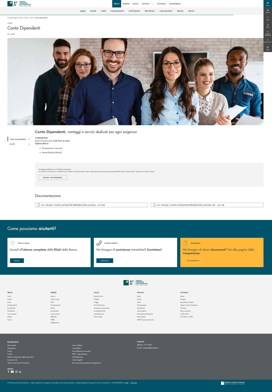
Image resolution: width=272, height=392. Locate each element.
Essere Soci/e (98, 296)
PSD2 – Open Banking (87, 354)
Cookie (9, 354)
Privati (26, 18)
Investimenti (11, 308)
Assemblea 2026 (99, 311)
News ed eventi (185, 311)
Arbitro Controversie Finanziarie (26, 363)
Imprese (54, 292)
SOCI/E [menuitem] (136, 4)
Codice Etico (184, 314)
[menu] (147, 3)
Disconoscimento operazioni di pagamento (86, 363)
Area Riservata (99, 314)
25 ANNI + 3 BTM (186, 317)
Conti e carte (55, 299)
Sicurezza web (12, 360)
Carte (9, 302)
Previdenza (11, 311)
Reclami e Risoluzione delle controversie (20, 357)
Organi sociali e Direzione (189, 305)
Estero (53, 308)
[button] (268, 3)
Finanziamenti (12, 305)
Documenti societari (187, 302)
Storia (182, 296)
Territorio (183, 308)
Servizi (9, 320)
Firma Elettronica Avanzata (89, 351)
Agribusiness (55, 322)
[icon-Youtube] (12, 372)
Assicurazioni (12, 314)
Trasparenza (11, 348)
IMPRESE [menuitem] (126, 4)
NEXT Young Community (145, 320)
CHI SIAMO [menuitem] (161, 4)
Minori (9, 299)
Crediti (126, 383)
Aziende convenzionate (101, 308)
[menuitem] (83, 11)
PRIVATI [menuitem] (117, 4)
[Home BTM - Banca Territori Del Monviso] (19, 3)
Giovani (140, 292)
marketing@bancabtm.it (151, 348)
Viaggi (96, 302)
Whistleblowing (85, 357)
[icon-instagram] (16, 372)
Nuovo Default (85, 345)
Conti (31, 18)
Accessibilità (76, 348)
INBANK (54, 317)
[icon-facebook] (8, 372)
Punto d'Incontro (99, 305)
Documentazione (48, 195)
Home (20, 18)
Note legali (134, 383)
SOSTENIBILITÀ (175, 4)
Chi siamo (184, 292)
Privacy (9, 351)
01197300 (148, 345)
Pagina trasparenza (52, 177)
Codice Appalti (85, 360)
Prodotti (96, 299)
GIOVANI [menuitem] (145, 4)
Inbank (9, 317)
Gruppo (183, 299)
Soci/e (96, 292)
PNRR (52, 320)
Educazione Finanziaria (145, 314)
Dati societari (11, 345)
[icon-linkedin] (20, 372)
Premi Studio (98, 317)
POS (52, 302)
